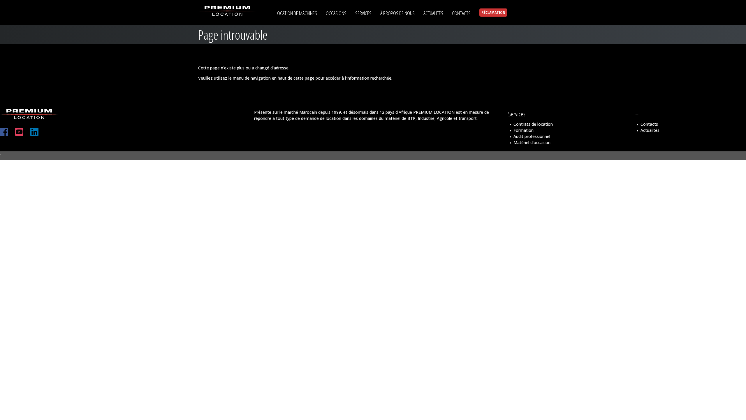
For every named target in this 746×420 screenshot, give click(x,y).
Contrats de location (533, 124)
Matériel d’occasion (531, 142)
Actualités (650, 130)
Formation (523, 130)
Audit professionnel (531, 136)
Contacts (649, 124)
